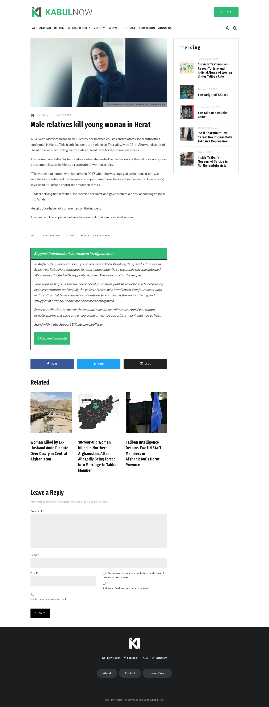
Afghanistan (41, 27)
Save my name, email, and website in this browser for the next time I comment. (134, 575)
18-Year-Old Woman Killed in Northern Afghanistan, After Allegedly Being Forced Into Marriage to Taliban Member (98, 456)
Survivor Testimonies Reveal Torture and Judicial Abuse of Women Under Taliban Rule (215, 70)
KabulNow (42, 115)
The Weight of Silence (213, 95)
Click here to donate (51, 338)
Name (34, 554)
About (107, 673)
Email (34, 573)
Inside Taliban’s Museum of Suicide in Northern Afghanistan (213, 161)
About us (164, 27)
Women (114, 27)
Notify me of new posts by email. (48, 599)
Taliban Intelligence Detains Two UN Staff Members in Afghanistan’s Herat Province (143, 453)
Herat (71, 236)
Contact (130, 673)
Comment (37, 511)
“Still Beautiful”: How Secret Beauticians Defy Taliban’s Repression (215, 137)
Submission (147, 27)
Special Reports (78, 27)
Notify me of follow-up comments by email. (126, 588)
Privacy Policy (157, 673)
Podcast (129, 27)
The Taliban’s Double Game (212, 115)
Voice (98, 27)
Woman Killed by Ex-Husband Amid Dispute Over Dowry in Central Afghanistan (49, 451)
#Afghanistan (52, 236)
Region (59, 27)
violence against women (96, 236)
